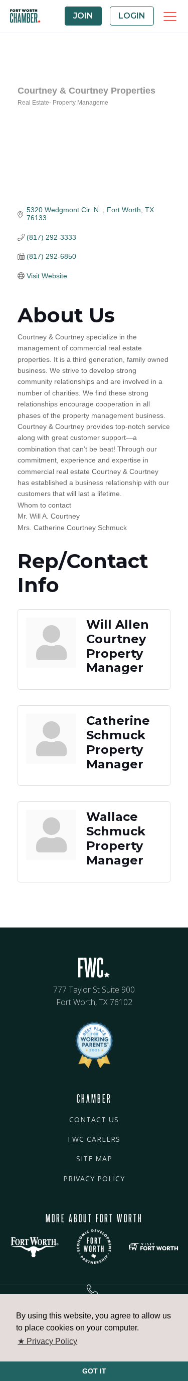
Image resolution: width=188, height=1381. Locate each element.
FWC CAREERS (94, 1139)
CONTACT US (94, 1119)
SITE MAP (94, 1158)
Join (83, 16)
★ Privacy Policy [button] (47, 1341)
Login (131, 16)
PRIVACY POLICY (94, 1178)
